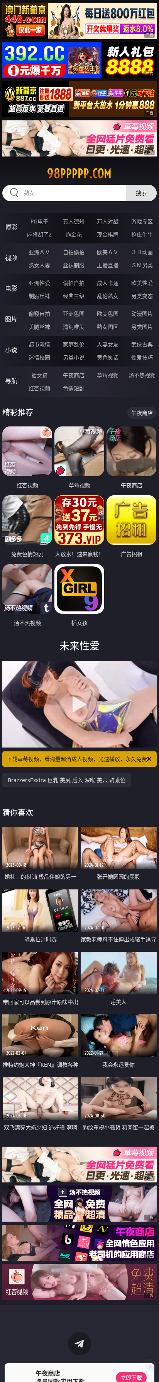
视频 (11, 257)
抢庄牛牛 (142, 234)
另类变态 (142, 296)
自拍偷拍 (74, 252)
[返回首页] (149, 1366)
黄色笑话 (107, 357)
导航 (11, 380)
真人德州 (74, 221)
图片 (11, 319)
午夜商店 (74, 375)
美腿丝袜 (39, 326)
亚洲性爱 (39, 282)
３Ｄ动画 (142, 252)
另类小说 (74, 357)
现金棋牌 (107, 234)
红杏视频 (39, 388)
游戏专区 (142, 221)
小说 (11, 350)
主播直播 (107, 265)
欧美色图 (107, 313)
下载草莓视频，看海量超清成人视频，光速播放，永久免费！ (79, 759)
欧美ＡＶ (107, 252)
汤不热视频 (142, 375)
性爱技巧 (142, 357)
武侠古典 (142, 344)
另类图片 (142, 326)
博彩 (11, 227)
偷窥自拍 (39, 313)
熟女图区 (107, 326)
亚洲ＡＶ (39, 252)
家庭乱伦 (74, 344)
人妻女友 (107, 344)
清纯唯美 (74, 326)
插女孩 (39, 375)
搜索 (141, 192)
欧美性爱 (142, 282)
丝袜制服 (74, 265)
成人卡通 (107, 282)
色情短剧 (74, 388)
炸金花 (74, 234)
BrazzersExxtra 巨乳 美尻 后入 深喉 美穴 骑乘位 (66, 780)
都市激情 (39, 344)
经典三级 (74, 296)
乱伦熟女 (107, 296)
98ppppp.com (79, 173)
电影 (11, 288)
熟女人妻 (39, 265)
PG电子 (39, 221)
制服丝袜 (39, 296)
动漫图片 (142, 313)
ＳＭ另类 (142, 265)
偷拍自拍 (74, 282)
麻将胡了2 (39, 234)
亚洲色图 (74, 313)
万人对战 (107, 221)
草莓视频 (107, 375)
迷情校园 (39, 357)
